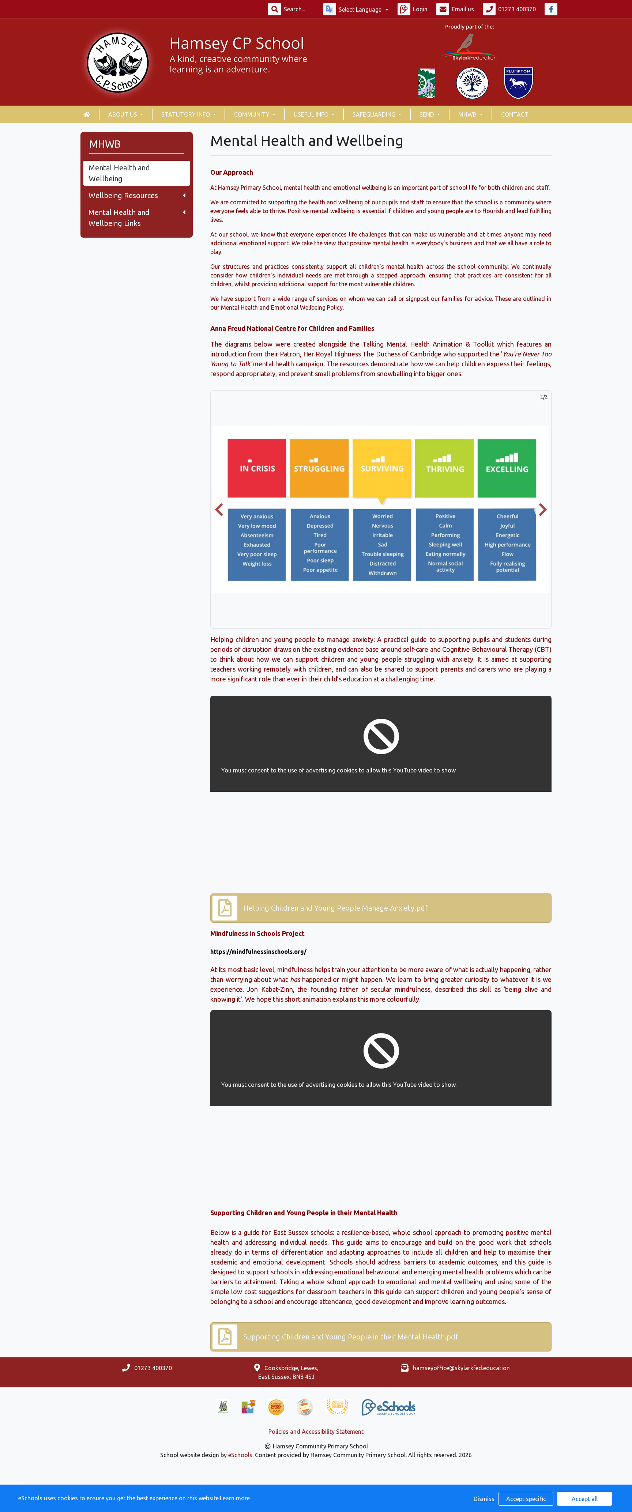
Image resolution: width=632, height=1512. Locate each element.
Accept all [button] (585, 1499)
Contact (514, 114)
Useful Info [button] (312, 114)
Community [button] (252, 114)
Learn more (235, 1498)
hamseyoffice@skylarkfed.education (461, 1368)
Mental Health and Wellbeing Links (119, 217)
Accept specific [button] (526, 1499)
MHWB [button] (468, 114)
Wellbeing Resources (123, 195)
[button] (219, 509)
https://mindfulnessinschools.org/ (258, 951)
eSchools (240, 1455)
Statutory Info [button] (186, 114)
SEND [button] (428, 114)
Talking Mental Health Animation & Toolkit (428, 344)
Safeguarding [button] (375, 114)
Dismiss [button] (484, 1499)
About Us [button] (123, 114)
